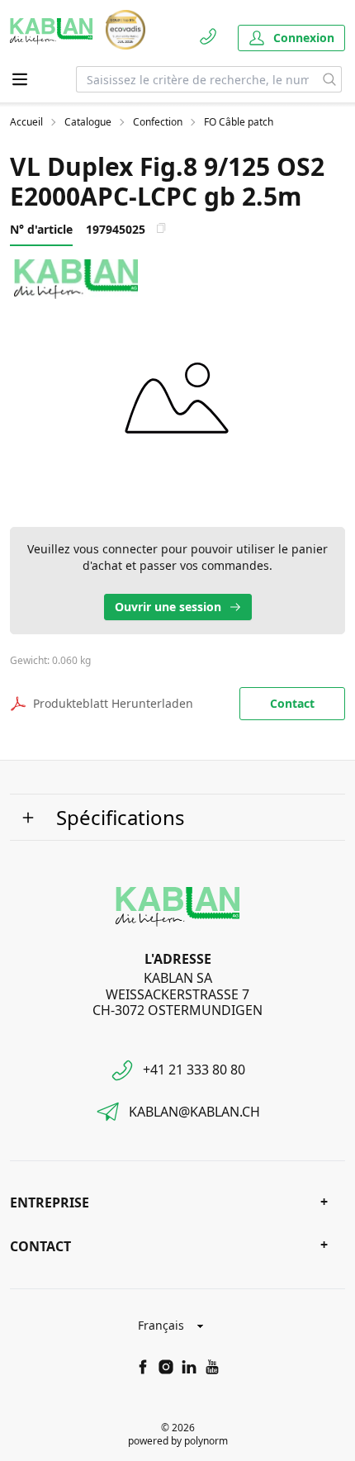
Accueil (26, 122)
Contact (292, 703)
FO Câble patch (238, 122)
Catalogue (87, 122)
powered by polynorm (178, 1441)
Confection (157, 122)
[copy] (161, 228)
